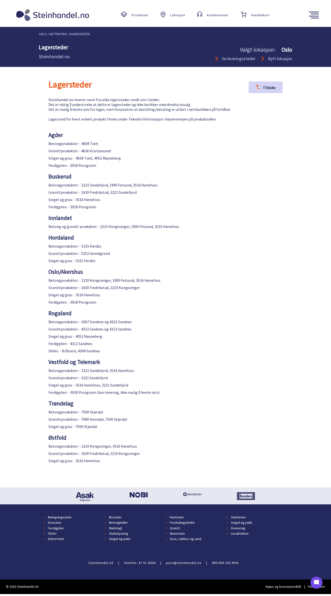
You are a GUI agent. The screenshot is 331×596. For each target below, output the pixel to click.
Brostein (115, 517)
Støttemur (238, 517)
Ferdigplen (56, 528)
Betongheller (118, 523)
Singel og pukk (241, 523)
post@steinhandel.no (184, 563)
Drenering (238, 528)
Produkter (140, 15)
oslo (43, 34)
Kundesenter (218, 15)
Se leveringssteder (238, 58)
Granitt (175, 528)
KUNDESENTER (80, 34)
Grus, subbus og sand (185, 539)
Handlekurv (260, 15)
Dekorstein (56, 539)
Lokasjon (177, 15)
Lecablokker (240, 533)
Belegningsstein (59, 517)
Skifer (52, 533)
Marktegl (115, 528)
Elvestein (54, 523)
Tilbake (269, 87)
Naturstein (177, 533)
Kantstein (177, 517)
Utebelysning (118, 533)
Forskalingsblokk (182, 523)
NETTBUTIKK (58, 34)
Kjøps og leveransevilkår (283, 586)
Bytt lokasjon (280, 58)
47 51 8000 (147, 563)
